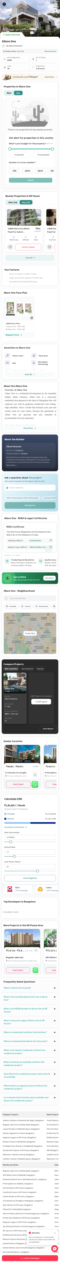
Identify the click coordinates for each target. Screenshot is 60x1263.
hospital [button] (12, 606)
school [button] (27, 606)
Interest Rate (9, 847)
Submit (30, 180)
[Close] (55, 1232)
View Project (18, 784)
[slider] (9, 149)
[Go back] (4, 4)
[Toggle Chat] (54, 1248)
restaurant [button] (43, 606)
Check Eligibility (30, 878)
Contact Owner (28, 247)
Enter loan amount (11, 832)
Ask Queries (30, 505)
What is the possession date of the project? (23, 498)
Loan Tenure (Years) (12, 861)
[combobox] (32, 598)
